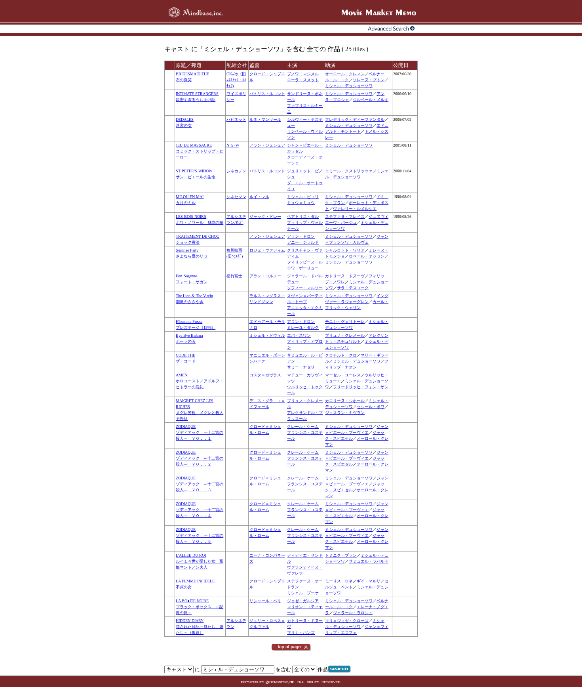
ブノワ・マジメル (303, 74)
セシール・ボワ (370, 407)
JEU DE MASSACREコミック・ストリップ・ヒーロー (199, 151)
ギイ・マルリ (368, 581)
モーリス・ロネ (339, 581)
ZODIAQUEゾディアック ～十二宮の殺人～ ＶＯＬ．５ (199, 535)
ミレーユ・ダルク (303, 327)
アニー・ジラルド (303, 242)
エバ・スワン (299, 335)
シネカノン (236, 171)
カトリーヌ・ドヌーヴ (345, 276)
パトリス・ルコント (267, 94)
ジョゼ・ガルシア (303, 601)
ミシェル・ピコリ (303, 197)
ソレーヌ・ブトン (368, 80)
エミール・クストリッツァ (349, 171)
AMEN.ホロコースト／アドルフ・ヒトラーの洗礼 (199, 381)
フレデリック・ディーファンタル (354, 119)
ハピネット (236, 119)
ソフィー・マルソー (305, 288)
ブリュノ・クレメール (345, 335)
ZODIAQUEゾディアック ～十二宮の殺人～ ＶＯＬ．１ (199, 432)
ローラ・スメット (303, 80)
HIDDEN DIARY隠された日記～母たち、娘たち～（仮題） (199, 626)
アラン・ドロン (301, 236)
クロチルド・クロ (341, 355)
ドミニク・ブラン (341, 555)
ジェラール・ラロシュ (353, 613)
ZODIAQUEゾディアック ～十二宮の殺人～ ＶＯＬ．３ (199, 484)
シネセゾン (236, 197)
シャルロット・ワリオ (345, 250)
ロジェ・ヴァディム (267, 250)
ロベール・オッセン (366, 256)
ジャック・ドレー (265, 216)
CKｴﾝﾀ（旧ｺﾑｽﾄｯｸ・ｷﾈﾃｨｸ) (236, 80)
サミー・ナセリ (301, 367)
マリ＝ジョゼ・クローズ (347, 620)
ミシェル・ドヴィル (267, 335)
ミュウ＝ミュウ (301, 202)
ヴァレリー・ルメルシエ (355, 208)
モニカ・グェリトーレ (345, 321)
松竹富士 (234, 276)
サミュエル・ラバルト (368, 561)
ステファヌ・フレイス (345, 216)
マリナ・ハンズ (301, 632)
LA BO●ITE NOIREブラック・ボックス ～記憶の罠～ (199, 607)
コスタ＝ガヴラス (265, 375)
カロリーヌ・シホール (345, 401)
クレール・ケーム (303, 426)
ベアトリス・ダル (303, 216)
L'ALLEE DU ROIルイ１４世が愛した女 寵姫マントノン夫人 (199, 561)
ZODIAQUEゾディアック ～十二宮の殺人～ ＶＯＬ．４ (199, 510)
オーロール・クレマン (345, 74)
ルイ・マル (259, 197)
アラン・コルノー (265, 276)
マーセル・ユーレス (343, 375)
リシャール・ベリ (265, 601)
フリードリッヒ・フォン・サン (360, 387)
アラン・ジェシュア (267, 145)
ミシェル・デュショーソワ (349, 86)
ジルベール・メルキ (370, 99)
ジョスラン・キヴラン (345, 412)
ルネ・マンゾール (265, 119)
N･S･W (232, 145)
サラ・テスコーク (353, 288)
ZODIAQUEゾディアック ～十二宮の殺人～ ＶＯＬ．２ (199, 458)
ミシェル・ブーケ (303, 593)
